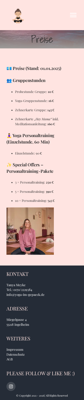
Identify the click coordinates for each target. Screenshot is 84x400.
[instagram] (11, 386)
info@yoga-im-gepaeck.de (25, 294)
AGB (9, 359)
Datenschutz (15, 354)
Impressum (14, 349)
